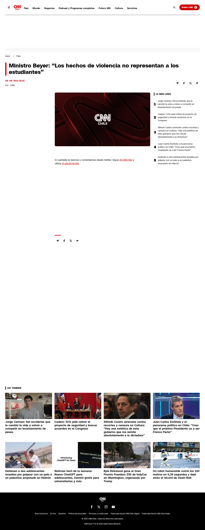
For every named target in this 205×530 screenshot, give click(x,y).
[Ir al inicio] (17, 7)
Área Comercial (41, 513)
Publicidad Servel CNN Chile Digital (125, 513)
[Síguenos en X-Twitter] (98, 507)
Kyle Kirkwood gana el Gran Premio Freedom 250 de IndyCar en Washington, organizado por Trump (125, 476)
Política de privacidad (77, 513)
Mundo (36, 8)
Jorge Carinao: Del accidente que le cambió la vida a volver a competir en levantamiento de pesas (176, 104)
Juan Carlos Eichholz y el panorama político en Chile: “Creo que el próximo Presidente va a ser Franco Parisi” (176, 147)
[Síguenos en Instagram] (106, 507)
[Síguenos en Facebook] (91, 507)
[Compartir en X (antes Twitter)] (190, 83)
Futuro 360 (105, 8)
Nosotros (62, 513)
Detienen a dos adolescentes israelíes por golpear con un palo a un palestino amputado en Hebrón (178, 160)
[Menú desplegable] (8, 7)
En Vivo (53, 513)
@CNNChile (125, 160)
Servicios (132, 8)
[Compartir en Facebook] (184, 83)
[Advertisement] (27, 264)
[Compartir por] (197, 83)
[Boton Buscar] (174, 7)
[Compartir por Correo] (177, 83)
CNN (12, 85)
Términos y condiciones (98, 513)
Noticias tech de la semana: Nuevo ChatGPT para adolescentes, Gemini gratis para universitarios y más (76, 476)
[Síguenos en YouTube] (113, 507)
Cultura (119, 8)
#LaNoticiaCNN (70, 163)
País (26, 8)
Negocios (49, 8)
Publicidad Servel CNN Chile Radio (156, 513)
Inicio (7, 56)
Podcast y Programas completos (76, 8)
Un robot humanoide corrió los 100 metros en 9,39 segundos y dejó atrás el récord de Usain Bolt (176, 474)
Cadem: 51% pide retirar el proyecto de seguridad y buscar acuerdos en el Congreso (177, 117)
